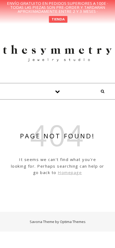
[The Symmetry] (57, 53)
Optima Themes (73, 221)
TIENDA (58, 19)
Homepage (70, 172)
